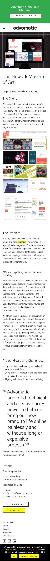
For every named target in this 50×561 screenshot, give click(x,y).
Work (5, 526)
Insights (7, 529)
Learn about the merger (25, 16)
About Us (7, 532)
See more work (15, 504)
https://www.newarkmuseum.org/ (20, 91)
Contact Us (8, 536)
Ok (14, 556)
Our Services (8, 523)
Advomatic (25, 27)
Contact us (13, 510)
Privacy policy (29, 556)
